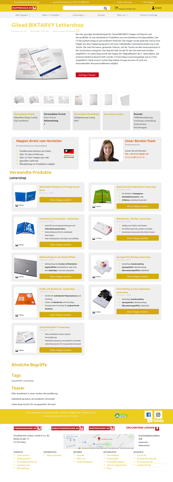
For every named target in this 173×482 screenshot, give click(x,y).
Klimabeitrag (23, 468)
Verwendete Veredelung (86, 113)
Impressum (143, 442)
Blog (109, 468)
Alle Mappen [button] (26, 15)
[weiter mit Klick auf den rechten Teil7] (107, 99)
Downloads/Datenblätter (149, 435)
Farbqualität (112, 458)
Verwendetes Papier (24, 113)
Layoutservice (23, 464)
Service (101, 15)
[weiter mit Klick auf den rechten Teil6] (93, 99)
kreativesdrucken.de (146, 458)
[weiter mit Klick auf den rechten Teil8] (122, 99)
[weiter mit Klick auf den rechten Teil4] (63, 99)
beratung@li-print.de (135, 157)
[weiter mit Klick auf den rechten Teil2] (33, 99)
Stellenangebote (85, 461)
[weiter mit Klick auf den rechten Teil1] (41, 62)
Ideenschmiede (54, 455)
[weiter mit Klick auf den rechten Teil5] (78, 99)
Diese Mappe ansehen (60, 199)
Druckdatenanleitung (27, 461)
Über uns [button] (121, 15)
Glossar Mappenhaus (117, 464)
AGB (140, 439)
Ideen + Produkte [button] (50, 15)
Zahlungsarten (24, 458)
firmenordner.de (145, 461)
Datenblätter (113, 455)
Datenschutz (144, 445)
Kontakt (80, 455)
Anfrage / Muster (87, 74)
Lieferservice (23, 455)
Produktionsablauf (115, 461)
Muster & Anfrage (148, 15)
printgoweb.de (144, 464)
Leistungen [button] (78, 15)
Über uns (81, 458)
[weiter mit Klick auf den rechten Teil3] (48, 99)
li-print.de (141, 455)
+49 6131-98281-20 (139, 153)
